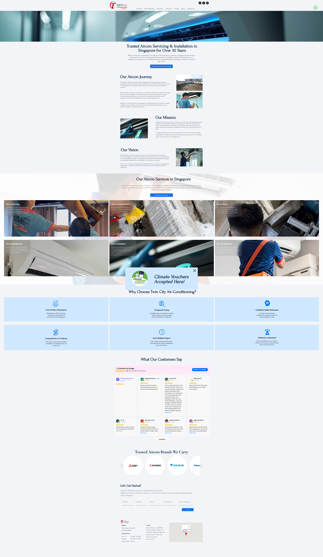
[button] (194, 270)
